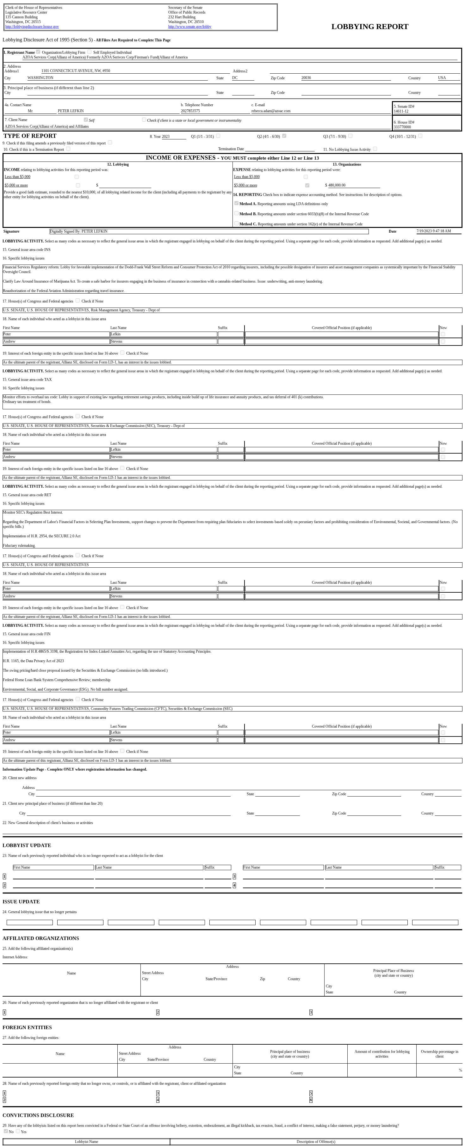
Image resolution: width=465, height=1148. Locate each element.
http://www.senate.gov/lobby (189, 26)
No (12, 1132)
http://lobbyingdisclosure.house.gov (32, 26)
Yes (24, 1132)
